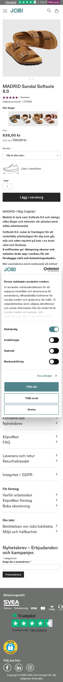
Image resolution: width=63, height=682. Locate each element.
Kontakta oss (14, 417)
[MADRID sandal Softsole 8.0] (15, 119)
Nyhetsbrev (12, 423)
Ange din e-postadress (17, 561)
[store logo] (17, 11)
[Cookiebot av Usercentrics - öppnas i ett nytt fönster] (44, 269)
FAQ (6, 442)
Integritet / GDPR (17, 474)
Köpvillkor (11, 436)
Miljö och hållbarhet (20, 531)
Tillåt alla (31, 386)
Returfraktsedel (16, 461)
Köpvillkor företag (17, 500)
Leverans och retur (19, 455)
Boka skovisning (16, 505)
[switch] (54, 340)
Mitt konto (53, 2)
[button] (29, 79)
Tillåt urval (31, 398)
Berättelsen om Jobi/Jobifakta (28, 526)
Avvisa (31, 409)
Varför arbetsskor (17, 494)
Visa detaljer (44, 375)
